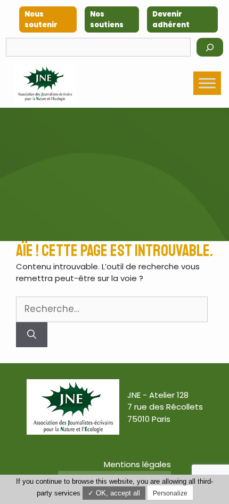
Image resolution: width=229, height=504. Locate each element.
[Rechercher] (210, 47)
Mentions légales (137, 464)
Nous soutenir (41, 19)
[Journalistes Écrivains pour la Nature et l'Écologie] (44, 83)
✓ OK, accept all (114, 493)
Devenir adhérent (171, 19)
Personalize (170, 493)
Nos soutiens (107, 19)
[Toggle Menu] (207, 83)
